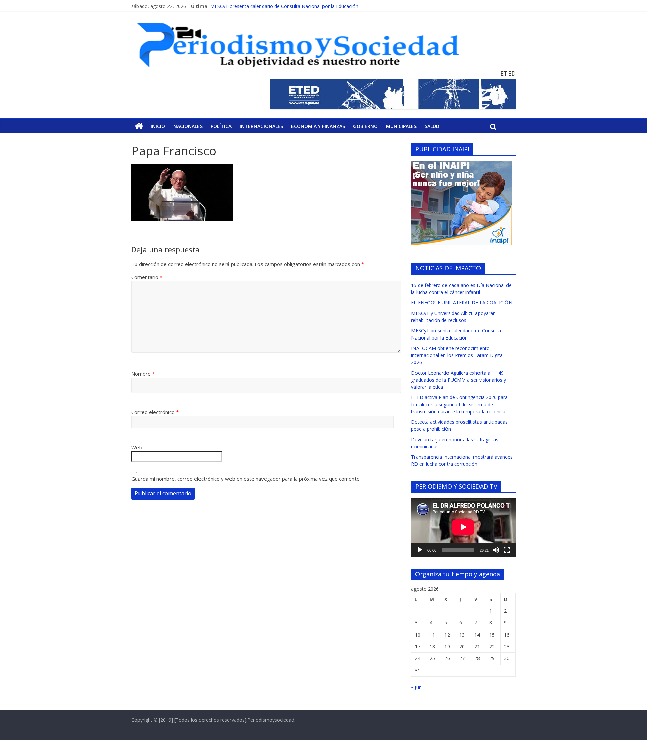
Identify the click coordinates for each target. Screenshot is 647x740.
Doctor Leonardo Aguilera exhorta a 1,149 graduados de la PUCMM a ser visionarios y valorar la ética (458, 379)
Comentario (146, 277)
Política (221, 126)
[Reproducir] (420, 550)
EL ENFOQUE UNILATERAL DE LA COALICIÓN (461, 302)
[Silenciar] (496, 550)
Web (136, 447)
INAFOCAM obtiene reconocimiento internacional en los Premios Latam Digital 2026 (457, 355)
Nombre (143, 373)
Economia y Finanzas (318, 126)
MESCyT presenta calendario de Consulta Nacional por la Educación (284, 6)
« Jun (416, 687)
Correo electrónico (155, 412)
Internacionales (261, 126)
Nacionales (188, 126)
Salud (432, 126)
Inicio (158, 126)
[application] (463, 527)
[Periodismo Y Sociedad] (139, 126)
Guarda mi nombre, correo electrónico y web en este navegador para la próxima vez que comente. (246, 478)
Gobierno (365, 126)
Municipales (401, 126)
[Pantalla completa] (506, 550)
